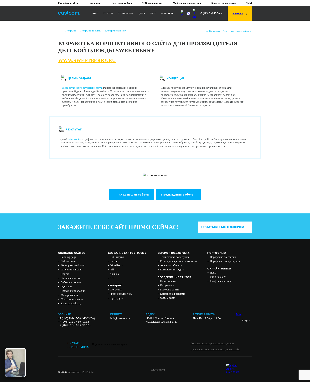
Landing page (68, 256)
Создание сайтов (71, 252)
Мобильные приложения (187, 3)
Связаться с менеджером (222, 227)
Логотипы (116, 289)
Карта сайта (158, 369)
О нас (94, 13)
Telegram (246, 320)
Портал (65, 273)
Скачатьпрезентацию (78, 344)
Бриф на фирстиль (220, 281)
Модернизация (69, 295)
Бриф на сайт (217, 276)
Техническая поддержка (174, 256)
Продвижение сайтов (174, 277)
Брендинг (94, 3)
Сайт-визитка (68, 261)
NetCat (114, 261)
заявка (238, 13)
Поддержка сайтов (121, 3)
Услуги (108, 13)
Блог (153, 13)
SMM (249, 3)
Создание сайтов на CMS (127, 252)
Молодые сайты (169, 289)
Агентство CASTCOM (81, 372)
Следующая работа (218, 31)
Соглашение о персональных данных (212, 343)
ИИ (112, 278)
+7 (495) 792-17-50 (210, 13)
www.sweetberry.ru (87, 60)
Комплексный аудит (171, 269)
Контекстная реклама (223, 3)
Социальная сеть (70, 278)
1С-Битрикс (117, 256)
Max (238, 314)
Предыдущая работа (239, 31)
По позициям (168, 281)
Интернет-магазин (71, 269)
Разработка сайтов (68, 3)
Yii (112, 269)
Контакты (167, 13)
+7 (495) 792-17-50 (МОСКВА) (76, 318)
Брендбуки (116, 298)
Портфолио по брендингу (225, 261)
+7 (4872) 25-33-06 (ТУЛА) (74, 325)
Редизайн (66, 286)
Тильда (114, 273)
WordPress (116, 265)
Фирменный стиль (121, 293)
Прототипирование (72, 299)
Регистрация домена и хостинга (178, 261)
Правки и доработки (73, 290)
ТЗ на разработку (71, 303)
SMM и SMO (167, 298)
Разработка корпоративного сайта (82, 87)
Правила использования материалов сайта (215, 349)
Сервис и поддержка (174, 252)
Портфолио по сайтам (90, 31)
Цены (141, 13)
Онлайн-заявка (219, 268)
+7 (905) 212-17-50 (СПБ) (73, 321)
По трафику (167, 285)
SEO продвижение (152, 3)
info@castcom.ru (120, 318)
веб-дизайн (74, 139)
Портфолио (125, 13)
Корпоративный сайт (115, 31)
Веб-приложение (71, 282)
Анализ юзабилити (171, 265)
